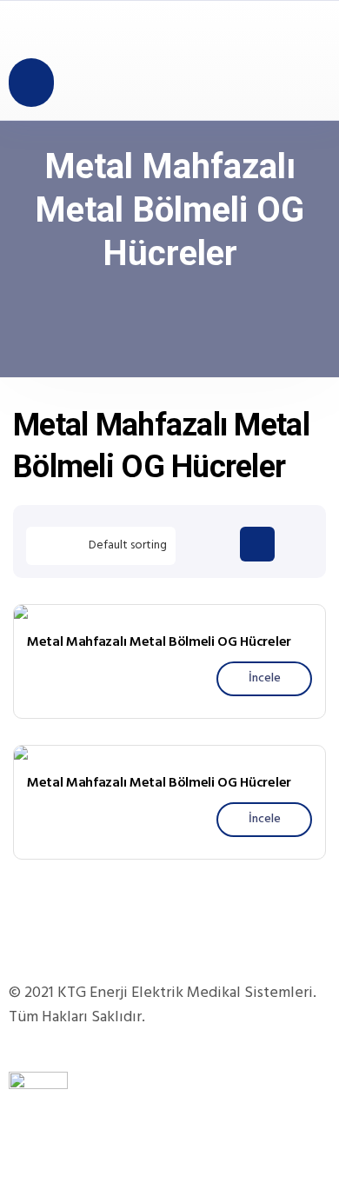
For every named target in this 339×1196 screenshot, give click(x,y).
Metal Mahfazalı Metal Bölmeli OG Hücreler (159, 642)
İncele (265, 678)
